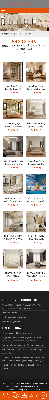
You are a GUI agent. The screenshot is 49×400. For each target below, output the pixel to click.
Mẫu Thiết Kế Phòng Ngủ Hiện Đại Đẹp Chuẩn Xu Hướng (36, 125)
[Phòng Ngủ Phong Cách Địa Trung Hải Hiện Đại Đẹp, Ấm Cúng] (13, 72)
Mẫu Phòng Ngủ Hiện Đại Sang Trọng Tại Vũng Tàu (13, 163)
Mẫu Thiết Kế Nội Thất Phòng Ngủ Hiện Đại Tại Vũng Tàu (36, 275)
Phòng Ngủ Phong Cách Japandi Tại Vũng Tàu (36, 163)
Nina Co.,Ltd (38, 386)
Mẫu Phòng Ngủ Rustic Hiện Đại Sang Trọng (35, 88)
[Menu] (3, 10)
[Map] (24, 395)
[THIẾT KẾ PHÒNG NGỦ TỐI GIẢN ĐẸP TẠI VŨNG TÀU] (13, 184)
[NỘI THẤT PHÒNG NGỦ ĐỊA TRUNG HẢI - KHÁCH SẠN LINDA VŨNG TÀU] (36, 184)
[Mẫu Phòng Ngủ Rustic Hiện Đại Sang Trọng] (36, 72)
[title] (6, 395)
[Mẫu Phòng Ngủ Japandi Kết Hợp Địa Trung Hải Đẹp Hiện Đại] (13, 109)
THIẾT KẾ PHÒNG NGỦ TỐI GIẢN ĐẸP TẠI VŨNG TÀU (13, 200)
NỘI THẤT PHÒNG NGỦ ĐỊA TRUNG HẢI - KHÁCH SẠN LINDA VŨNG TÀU (36, 200)
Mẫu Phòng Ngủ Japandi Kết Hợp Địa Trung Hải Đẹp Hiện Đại (13, 125)
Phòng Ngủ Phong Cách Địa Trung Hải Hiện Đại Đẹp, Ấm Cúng (13, 88)
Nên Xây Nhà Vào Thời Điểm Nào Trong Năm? (19, 333)
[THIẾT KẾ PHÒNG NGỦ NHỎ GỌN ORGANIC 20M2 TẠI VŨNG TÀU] (36, 221)
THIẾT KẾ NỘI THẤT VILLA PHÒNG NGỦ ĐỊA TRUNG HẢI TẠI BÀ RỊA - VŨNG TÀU (13, 237)
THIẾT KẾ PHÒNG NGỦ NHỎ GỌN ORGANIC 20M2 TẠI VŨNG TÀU (36, 237)
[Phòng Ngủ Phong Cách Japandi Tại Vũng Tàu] (36, 146)
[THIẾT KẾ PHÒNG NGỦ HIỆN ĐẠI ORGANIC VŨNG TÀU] (13, 259)
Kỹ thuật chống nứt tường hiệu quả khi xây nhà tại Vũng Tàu (24, 345)
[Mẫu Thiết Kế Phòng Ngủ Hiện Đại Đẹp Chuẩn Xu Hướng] (36, 109)
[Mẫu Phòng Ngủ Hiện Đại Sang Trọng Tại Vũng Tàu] (13, 146)
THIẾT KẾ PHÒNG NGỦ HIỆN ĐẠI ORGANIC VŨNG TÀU (13, 275)
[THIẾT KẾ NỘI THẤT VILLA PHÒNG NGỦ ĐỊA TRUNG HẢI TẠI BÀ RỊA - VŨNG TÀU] (13, 221)
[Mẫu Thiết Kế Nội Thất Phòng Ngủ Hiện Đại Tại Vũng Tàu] (36, 259)
